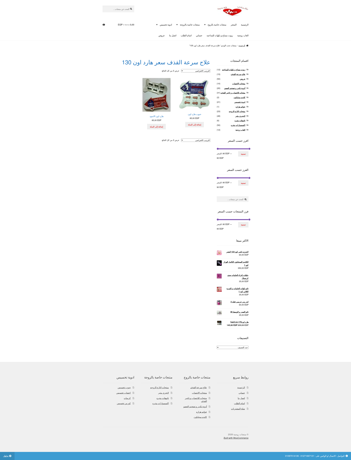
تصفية (243, 153)
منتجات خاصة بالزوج (217, 24)
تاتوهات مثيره (240, 120)
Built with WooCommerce (236, 437)
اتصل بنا (172, 35)
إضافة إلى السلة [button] (194, 124)
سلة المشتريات (238, 408)
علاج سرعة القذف (238, 74)
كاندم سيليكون (239, 97)
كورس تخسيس (124, 403)
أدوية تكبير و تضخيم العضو (234, 88)
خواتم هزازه (240, 106)
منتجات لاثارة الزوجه (237, 111)
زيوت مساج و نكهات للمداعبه (220, 35)
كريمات (127, 398)
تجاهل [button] (6, 455)
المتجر (234, 24)
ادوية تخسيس (166, 24)
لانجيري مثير (240, 116)
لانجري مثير (163, 392)
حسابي (199, 35)
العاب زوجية (242, 35)
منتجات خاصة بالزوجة (190, 24)
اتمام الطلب (186, 35)
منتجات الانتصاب (238, 83)
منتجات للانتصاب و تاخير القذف (233, 92)
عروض (161, 35)
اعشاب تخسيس (123, 392)
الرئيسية (244, 24)
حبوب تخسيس (124, 387)
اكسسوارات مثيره (238, 125)
